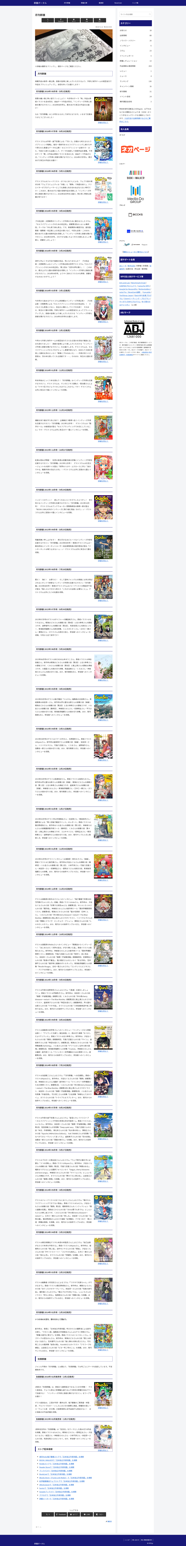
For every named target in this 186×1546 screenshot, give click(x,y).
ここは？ (127, 1540)
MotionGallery (144, 289)
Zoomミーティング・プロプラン (137, 298)
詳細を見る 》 (103, 122)
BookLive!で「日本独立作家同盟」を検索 (55, 1474)
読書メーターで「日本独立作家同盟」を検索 (56, 1498)
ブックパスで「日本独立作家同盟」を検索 (55, 1470)
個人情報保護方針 (146, 1540)
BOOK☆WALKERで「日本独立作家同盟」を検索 (58, 1460)
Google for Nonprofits (128, 289)
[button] (100, 20)
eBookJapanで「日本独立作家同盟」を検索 (56, 1484)
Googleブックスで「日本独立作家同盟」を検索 (57, 1491)
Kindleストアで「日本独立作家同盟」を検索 (56, 1463)
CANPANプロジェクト (127, 286)
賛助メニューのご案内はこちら (135, 252)
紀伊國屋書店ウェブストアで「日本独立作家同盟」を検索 (62, 1481)
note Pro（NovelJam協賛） (130, 292)
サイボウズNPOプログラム (129, 301)
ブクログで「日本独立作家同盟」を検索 (55, 1495)
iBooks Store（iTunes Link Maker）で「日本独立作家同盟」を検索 (65, 1477)
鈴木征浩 (131, 265)
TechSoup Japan (126, 295)
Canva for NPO (144, 286)
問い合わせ (135, 1540)
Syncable (146, 292)
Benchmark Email (138, 282)
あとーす (122, 265)
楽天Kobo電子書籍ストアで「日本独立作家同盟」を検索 (61, 1456)
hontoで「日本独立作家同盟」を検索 (54, 1488)
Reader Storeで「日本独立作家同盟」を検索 (56, 1467)
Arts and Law (124, 282)
